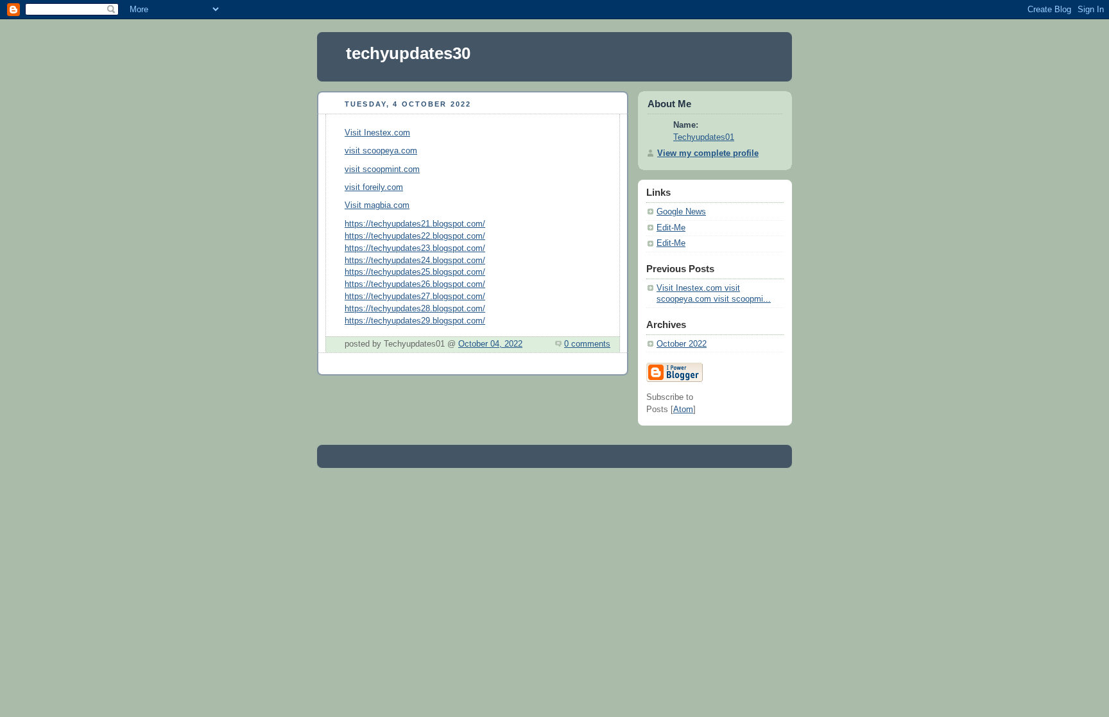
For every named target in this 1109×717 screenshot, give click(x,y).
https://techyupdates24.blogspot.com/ (415, 260)
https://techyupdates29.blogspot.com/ (415, 320)
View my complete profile (708, 153)
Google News (681, 211)
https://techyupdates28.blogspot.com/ (415, 308)
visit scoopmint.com (382, 169)
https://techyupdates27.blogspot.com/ (415, 296)
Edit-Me (671, 227)
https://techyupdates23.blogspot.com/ (415, 248)
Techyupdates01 (703, 137)
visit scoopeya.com (381, 150)
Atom (683, 409)
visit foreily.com (374, 187)
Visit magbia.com (377, 205)
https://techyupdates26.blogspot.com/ (415, 284)
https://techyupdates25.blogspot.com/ (415, 272)
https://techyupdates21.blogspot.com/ (415, 224)
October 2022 (682, 344)
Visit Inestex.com (377, 132)
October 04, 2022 (490, 344)
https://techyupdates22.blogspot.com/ (415, 236)
